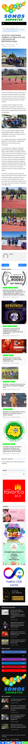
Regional (13, 46)
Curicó (5, 326)
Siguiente (22, 265)
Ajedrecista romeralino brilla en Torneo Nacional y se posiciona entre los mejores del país (14, 413)
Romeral (15, 287)
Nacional (9, 46)
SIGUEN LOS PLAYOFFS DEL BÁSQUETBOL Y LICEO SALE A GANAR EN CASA (12, 359)
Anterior (6, 265)
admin (4, 44)
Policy (7, 739)
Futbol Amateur (6, 381)
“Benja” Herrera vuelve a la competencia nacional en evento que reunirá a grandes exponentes (18, 726)
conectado (14, 461)
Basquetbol (6, 355)
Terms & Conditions (15, 739)
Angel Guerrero (7, 297)
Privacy (3, 739)
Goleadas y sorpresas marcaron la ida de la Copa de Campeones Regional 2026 (14, 385)
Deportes (5, 46)
